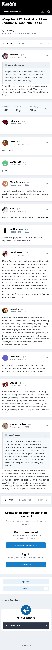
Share (27, 582)
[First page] (4, 43)
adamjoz (14, 121)
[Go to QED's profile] (5, 143)
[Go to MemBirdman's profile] (5, 184)
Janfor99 (15, 161)
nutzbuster (16, 252)
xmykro (14, 54)
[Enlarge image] (47, 217)
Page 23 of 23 (25, 43)
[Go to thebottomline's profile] (5, 426)
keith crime (16, 229)
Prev (9, 43)
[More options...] (47, 56)
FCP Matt (9, 30)
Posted (19, 57)
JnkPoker (15, 356)
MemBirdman (17, 182)
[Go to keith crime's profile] (5, 230)
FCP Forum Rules (13, 625)
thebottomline (18, 424)
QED (12, 141)
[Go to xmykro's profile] (5, 56)
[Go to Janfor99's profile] (5, 163)
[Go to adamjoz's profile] (5, 122)
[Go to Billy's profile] (5, 210)
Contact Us (26, 645)
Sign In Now (26, 564)
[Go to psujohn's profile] (5, 310)
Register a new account (26, 545)
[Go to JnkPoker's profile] (5, 358)
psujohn (14, 309)
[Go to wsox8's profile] (5, 384)
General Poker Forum (26, 33)
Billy (12, 208)
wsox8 (14, 382)
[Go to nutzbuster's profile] (5, 254)
